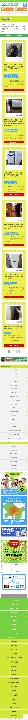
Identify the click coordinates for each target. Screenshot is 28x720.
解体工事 (14, 426)
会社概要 (14, 629)
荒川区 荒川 (19, 60)
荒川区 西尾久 (19, 115)
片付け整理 (6, 131)
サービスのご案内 (14, 600)
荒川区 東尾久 (19, 270)
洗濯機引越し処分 (15, 77)
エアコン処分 (14, 666)
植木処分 (14, 407)
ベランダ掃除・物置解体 (14, 400)
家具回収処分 (14, 75)
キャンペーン (14, 633)
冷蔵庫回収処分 (7, 75)
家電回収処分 (6, 77)
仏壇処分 (14, 419)
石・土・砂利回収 (14, 411)
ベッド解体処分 (14, 74)
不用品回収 (6, 74)
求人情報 (14, 625)
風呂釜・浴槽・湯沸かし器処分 (14, 658)
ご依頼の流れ (14, 604)
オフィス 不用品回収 (14, 434)
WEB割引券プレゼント (14, 637)
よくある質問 (14, 620)
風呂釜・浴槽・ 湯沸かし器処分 (14, 430)
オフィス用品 (14, 715)
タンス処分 (14, 377)
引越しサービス (14, 131)
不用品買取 (14, 373)
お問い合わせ (14, 616)
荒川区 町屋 (19, 220)
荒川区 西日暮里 (14, 453)
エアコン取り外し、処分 (14, 438)
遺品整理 (14, 415)
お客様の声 (14, 612)
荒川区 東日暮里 (14, 461)
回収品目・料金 (14, 608)
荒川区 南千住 (19, 168)
